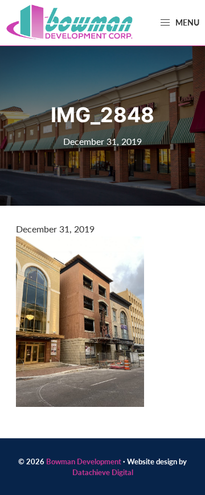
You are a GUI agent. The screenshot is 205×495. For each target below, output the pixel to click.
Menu (186, 22)
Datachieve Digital (102, 472)
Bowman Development (83, 461)
